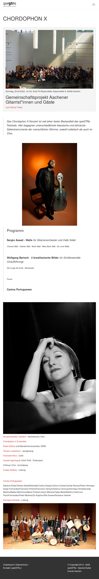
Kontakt (6, 567)
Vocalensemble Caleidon (14, 436)
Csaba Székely (10, 469)
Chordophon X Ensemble (14, 441)
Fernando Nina (10, 455)
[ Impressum (8, 564)
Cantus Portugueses (12, 480)
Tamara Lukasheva (11, 450)
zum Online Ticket (14, 107)
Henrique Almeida (11, 500)
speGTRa (16, 567)
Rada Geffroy (9, 446)
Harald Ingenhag (10, 460)
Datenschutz (21, 564)
